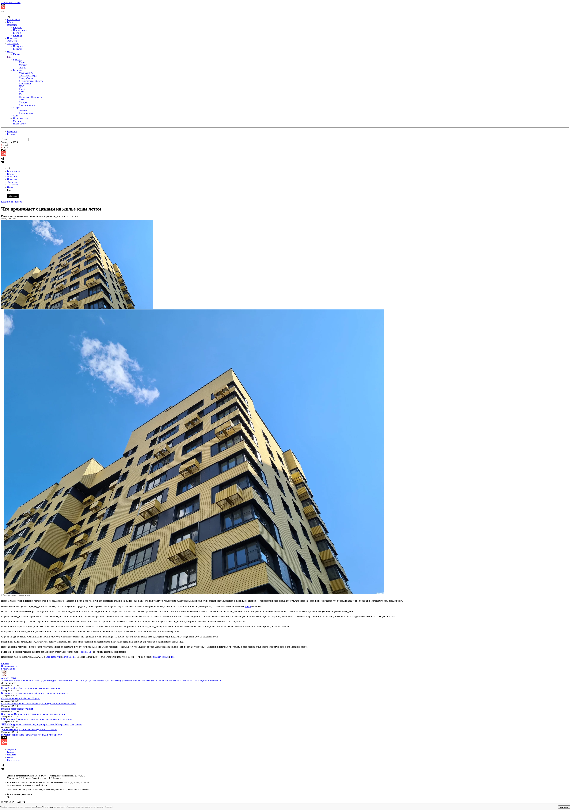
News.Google (68, 657)
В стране (17, 27)
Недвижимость (8, 666)
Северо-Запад (26, 78)
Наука (10, 51)
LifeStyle (17, 35)
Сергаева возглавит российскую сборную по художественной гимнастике (38, 703)
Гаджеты (17, 49)
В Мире (11, 22)
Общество (12, 25)
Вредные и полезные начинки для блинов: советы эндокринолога (34, 693)
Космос (16, 54)
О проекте (11, 749)
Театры (22, 67)
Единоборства (26, 113)
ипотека (5, 663)
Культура (17, 59)
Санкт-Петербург (28, 75)
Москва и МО (26, 73)
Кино (21, 62)
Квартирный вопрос (11, 201)
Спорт (16, 107)
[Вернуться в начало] (3, 8)
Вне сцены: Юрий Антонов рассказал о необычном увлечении (33, 714)
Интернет (18, 46)
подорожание (8, 668)
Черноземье (25, 83)
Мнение (17, 121)
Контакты (11, 755)
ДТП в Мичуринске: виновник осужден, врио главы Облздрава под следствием (41, 724)
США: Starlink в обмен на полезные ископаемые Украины (30, 688)
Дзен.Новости (53, 657)
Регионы (17, 70)
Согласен (564, 807)
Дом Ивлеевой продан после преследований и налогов (29, 729)
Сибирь (23, 102)
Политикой (109, 807)
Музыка (23, 65)
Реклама (11, 134)
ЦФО (21, 86)
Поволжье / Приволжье (31, 97)
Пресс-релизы (20, 123)
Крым (22, 89)
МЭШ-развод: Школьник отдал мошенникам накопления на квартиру (36, 719)
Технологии (13, 43)
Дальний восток (27, 105)
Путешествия (20, 30)
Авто (15, 115)
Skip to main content (10, 2)
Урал (21, 99)
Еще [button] (9, 190)
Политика (12, 38)
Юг (20, 94)
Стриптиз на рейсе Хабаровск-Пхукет (20, 698)
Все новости (13, 19)
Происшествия (20, 118)
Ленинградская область (31, 81)
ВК (172, 657)
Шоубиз (17, 33)
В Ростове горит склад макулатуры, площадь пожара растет (31, 734)
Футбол (23, 110)
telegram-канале (161, 657)
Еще (9, 57)
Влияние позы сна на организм (17, 708)
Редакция (12, 131)
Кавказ (22, 91)
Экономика (13, 41)
